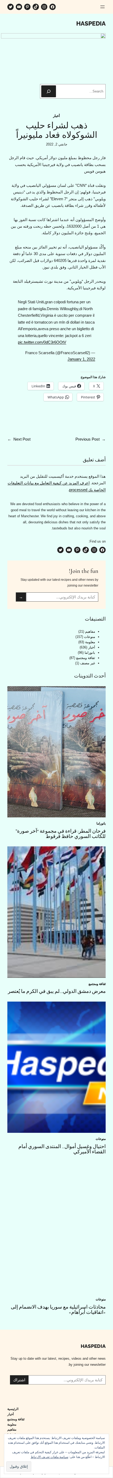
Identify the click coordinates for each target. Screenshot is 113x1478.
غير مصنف (87, 663)
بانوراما (90, 653)
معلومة (90, 642)
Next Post (21, 439)
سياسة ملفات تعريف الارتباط (49, 1457)
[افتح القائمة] (102, 7)
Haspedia (91, 23)
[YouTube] (19, 7)
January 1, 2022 (81, 359)
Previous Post (87, 439)
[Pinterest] (27, 7)
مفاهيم (90, 631)
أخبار (56, 116)
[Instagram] (44, 7)
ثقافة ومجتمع (85, 658)
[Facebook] (52, 7)
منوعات (89, 637)
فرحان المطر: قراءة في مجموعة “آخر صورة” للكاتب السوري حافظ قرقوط (61, 833)
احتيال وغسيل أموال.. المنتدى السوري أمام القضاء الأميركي (62, 1149)
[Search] (48, 91)
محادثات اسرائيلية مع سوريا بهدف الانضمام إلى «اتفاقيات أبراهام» (58, 1309)
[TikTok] (36, 7)
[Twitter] (10, 7)
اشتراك (19, 1380)
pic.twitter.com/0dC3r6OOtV (42, 342)
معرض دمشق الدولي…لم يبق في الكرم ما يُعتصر (57, 991)
